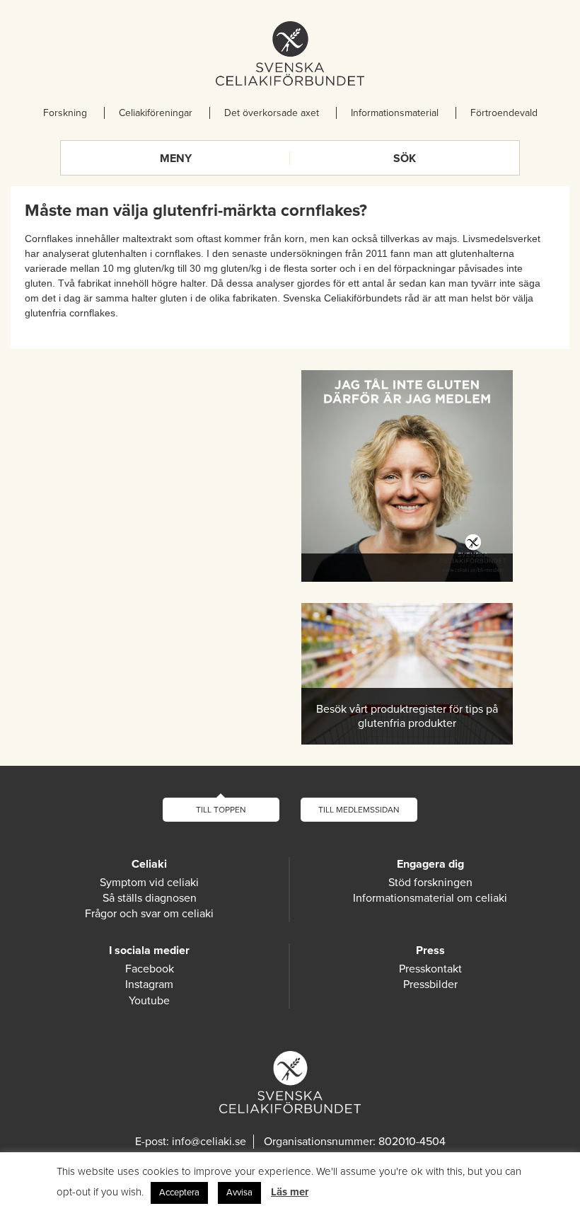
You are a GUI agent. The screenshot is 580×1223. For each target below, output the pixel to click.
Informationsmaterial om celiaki (430, 898)
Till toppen (221, 810)
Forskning (65, 113)
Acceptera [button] (179, 1192)
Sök (404, 158)
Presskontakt (430, 969)
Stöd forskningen (430, 882)
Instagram (149, 984)
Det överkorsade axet (271, 113)
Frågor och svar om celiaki (149, 914)
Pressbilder (430, 984)
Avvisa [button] (239, 1192)
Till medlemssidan (359, 810)
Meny (176, 158)
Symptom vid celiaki (149, 882)
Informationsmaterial (395, 113)
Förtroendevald (504, 113)
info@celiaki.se (209, 1142)
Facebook (149, 969)
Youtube (149, 1001)
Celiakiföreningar (155, 113)
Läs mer (289, 1191)
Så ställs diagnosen (150, 898)
